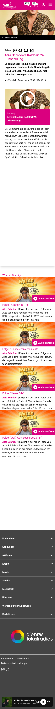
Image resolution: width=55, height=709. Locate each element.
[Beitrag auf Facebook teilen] (20, 50)
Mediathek (8, 589)
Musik (5, 572)
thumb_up (48, 702)
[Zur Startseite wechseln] (9, 5)
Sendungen (8, 547)
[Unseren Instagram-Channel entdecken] (7, 669)
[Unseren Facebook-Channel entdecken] (3, 669)
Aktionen (7, 555)
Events (5, 563)
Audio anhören (43, 298)
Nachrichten (8, 538)
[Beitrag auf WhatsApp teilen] (15, 50)
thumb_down (38, 702)
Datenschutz (22, 658)
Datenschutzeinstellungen (14, 663)
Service (6, 580)
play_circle (43, 701)
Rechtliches (8, 614)
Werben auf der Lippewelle (16, 605)
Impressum (7, 658)
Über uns (7, 597)
